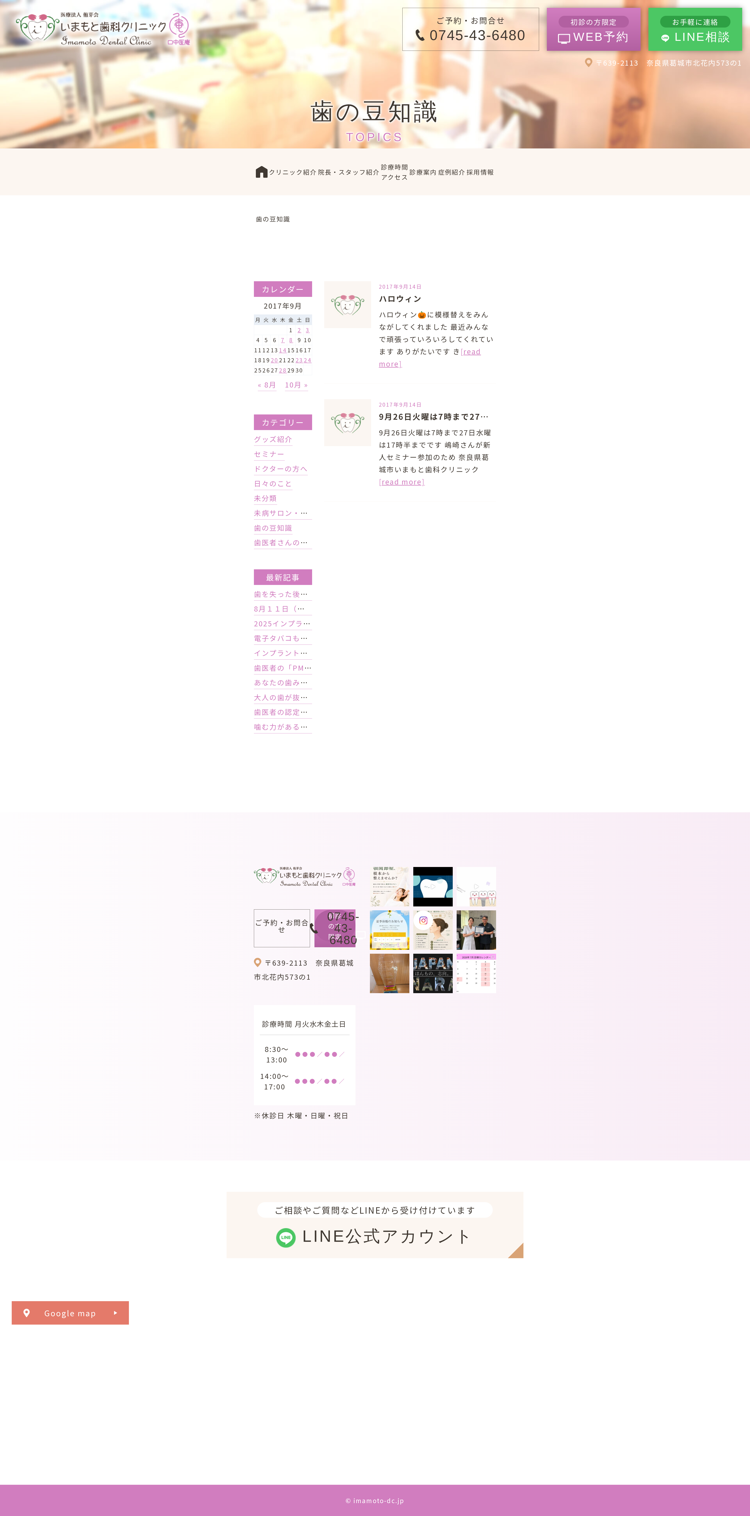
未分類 (265, 498)
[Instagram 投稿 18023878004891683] (476, 886)
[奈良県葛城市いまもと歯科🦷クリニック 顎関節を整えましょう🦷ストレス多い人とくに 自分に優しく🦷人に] (389, 886)
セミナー (269, 454)
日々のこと (273, 483)
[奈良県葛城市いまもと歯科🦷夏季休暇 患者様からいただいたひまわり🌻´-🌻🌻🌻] (389, 930)
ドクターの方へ (281, 468)
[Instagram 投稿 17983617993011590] (433, 973)
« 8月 (267, 384)
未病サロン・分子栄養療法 (300, 513)
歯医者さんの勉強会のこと (300, 542)
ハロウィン (400, 298)
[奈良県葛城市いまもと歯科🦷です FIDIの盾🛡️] (389, 973)
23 (299, 360)
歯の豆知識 (273, 527)
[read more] (402, 481)
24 (308, 360)
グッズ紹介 (273, 439)
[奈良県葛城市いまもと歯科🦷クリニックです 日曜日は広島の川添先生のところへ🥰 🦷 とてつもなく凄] (476, 930)
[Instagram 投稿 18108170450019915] (433, 886)
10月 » (296, 384)
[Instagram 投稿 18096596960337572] (476, 973)
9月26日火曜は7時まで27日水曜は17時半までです (478, 416)
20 (275, 360)
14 (283, 350)
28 (283, 370)
